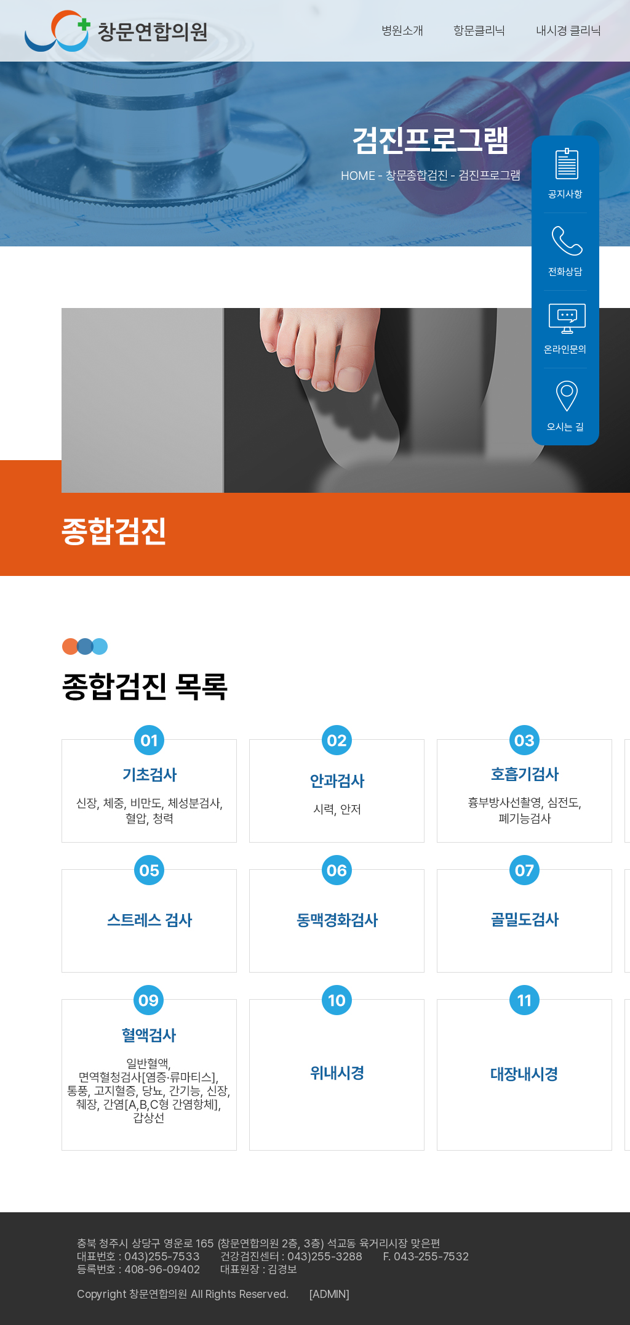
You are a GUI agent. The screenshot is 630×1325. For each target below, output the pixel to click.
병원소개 (402, 30)
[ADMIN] (329, 1293)
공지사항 (565, 194)
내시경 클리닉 (568, 30)
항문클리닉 (479, 30)
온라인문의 (565, 349)
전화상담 (565, 272)
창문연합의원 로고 (116, 31)
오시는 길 (565, 427)
